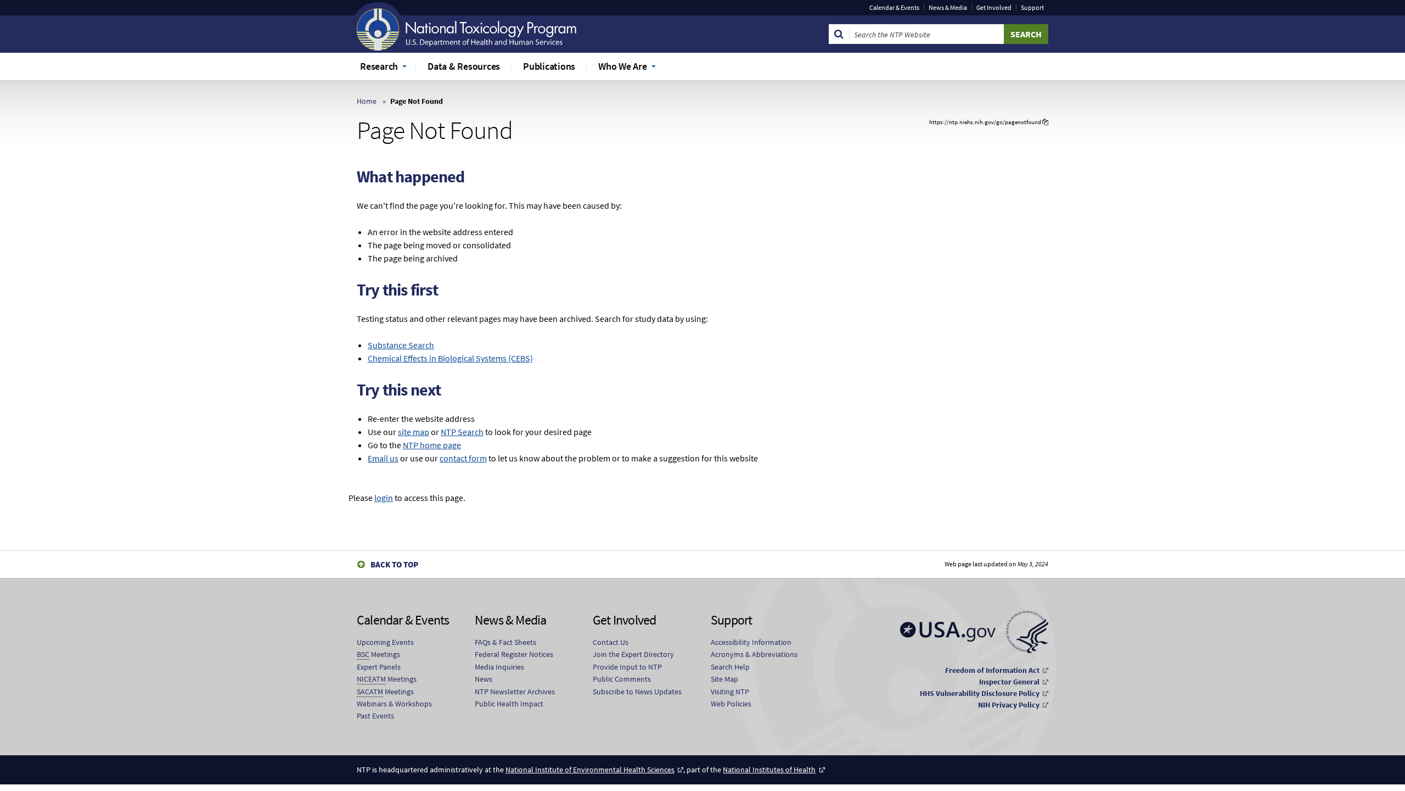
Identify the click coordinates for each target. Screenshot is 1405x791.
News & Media (948, 7)
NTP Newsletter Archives (515, 692)
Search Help (730, 667)
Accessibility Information (751, 642)
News (483, 679)
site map (413, 431)
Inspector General (1009, 682)
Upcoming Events (385, 642)
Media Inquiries (499, 667)
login (383, 497)
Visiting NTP (730, 692)
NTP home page (432, 444)
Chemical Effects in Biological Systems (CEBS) (450, 358)
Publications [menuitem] (549, 66)
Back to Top (394, 564)
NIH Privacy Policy (1008, 705)
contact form (463, 458)
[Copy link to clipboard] (1045, 122)
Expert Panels (379, 667)
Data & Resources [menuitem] (464, 66)
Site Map (724, 679)
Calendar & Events (894, 7)
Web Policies (731, 704)
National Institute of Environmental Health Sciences (590, 770)
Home (366, 101)
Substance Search (401, 344)
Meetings (378, 654)
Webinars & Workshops (394, 704)
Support (1032, 7)
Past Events (375, 716)
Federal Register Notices (514, 654)
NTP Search (462, 431)
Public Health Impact (509, 704)
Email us (383, 458)
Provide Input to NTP (627, 667)
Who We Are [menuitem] (622, 66)
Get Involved (993, 7)
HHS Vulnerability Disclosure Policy (979, 693)
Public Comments (622, 679)
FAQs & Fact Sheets (505, 642)
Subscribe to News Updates (637, 692)
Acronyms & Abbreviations (754, 654)
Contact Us (610, 642)
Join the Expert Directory (633, 654)
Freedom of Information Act (992, 670)
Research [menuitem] (379, 66)
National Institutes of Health (769, 770)
